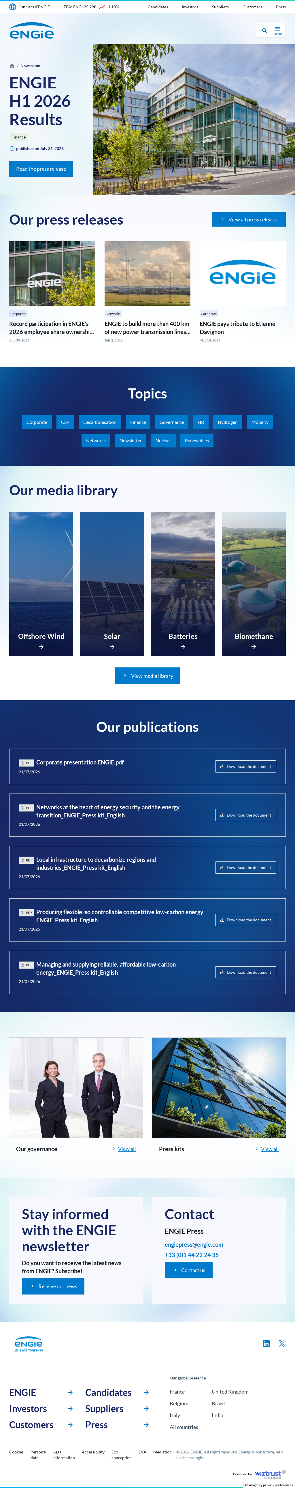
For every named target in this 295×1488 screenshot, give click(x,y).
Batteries (183, 636)
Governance (172, 422)
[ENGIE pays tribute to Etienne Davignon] (243, 273)
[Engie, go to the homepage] (28, 1343)
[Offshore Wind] (41, 645)
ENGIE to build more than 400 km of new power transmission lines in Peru (147, 331)
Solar (112, 636)
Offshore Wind (41, 636)
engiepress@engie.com (194, 1244)
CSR (65, 422)
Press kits (171, 1148)
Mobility (259, 422)
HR (201, 422)
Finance (19, 136)
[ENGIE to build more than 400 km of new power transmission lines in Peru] (148, 273)
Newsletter (131, 440)
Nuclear (163, 440)
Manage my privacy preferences (269, 1485)
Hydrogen (228, 422)
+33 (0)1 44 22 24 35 (192, 1254)
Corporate (18, 314)
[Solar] (112, 645)
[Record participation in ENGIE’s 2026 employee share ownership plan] (52, 273)
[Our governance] (76, 1088)
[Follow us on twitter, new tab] (282, 1343)
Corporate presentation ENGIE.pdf (80, 762)
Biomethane (254, 636)
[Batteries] (183, 645)
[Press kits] (219, 1088)
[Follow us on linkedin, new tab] (266, 1343)
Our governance (36, 1148)
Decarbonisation (99, 422)
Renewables (197, 440)
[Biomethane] (253, 645)
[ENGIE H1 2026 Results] (194, 119)
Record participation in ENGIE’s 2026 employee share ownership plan (51, 331)
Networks (113, 314)
